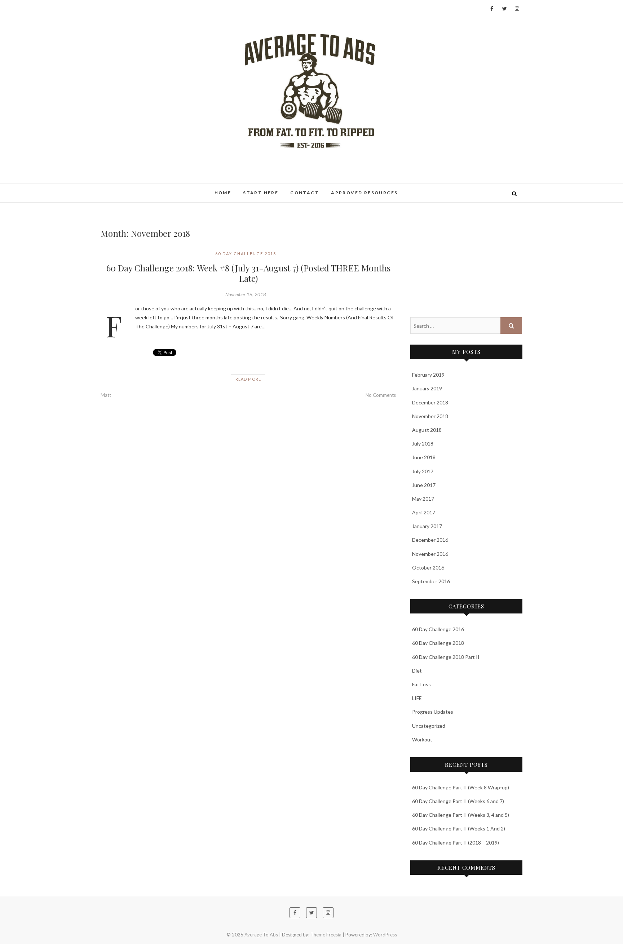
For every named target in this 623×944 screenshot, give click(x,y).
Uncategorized (428, 726)
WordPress (385, 935)
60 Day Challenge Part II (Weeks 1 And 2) (458, 828)
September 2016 (431, 581)
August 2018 (427, 430)
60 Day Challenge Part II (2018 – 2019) (455, 842)
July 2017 (422, 471)
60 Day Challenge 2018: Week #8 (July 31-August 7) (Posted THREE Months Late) (248, 273)
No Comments (381, 395)
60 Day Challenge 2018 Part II (446, 657)
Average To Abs (130, 189)
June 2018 (424, 457)
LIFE (417, 698)
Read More (248, 379)
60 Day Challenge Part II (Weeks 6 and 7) (458, 801)
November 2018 (430, 416)
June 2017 (424, 485)
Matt (106, 395)
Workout (422, 739)
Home (223, 192)
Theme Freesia (325, 935)
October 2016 (428, 567)
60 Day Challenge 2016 (438, 629)
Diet (417, 671)
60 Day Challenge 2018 (245, 253)
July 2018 (422, 443)
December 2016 (430, 540)
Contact (304, 192)
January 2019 (427, 388)
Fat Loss (421, 684)
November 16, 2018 (245, 294)
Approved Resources (364, 192)
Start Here (260, 192)
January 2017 (427, 526)
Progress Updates (432, 712)
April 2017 (423, 512)
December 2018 (430, 402)
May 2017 (423, 499)
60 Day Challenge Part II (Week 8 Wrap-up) (460, 787)
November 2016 (430, 554)
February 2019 (428, 375)
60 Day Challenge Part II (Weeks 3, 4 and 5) (460, 815)
